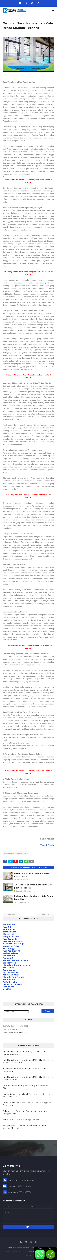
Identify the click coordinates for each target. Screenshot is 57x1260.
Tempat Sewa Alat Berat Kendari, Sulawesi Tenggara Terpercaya (27, 1104)
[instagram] (32, 3)
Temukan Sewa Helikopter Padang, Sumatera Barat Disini (26, 1086)
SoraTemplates (20, 1247)
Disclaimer (29, 1251)
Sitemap (28, 1255)
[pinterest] (38, 3)
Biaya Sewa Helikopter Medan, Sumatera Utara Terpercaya (24, 1069)
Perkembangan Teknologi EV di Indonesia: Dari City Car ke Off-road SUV (28, 1095)
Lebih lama (45, 914)
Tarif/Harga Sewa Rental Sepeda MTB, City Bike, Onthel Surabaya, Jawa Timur (28, 1061)
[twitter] (26, 3)
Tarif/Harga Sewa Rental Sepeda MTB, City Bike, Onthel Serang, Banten (28, 1078)
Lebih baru (11, 914)
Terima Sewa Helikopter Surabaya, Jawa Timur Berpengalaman (24, 1052)
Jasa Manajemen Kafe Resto (16, 853)
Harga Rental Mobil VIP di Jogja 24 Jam (21, 1119)
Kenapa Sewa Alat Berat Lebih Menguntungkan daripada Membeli (25, 1126)
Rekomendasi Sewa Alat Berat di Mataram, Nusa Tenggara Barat (25, 1112)
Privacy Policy (18, 1251)
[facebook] (20, 3)
